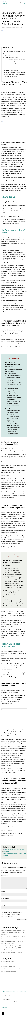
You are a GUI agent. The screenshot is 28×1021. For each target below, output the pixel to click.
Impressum (4, 1007)
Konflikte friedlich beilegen (8, 966)
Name (3, 891)
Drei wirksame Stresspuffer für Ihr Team (11, 952)
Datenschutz (5, 1009)
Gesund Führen (19, 27)
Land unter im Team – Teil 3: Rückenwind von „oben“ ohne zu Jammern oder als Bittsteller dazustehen (13, 932)
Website (3, 905)
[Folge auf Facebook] (3, 1013)
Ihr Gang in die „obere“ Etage (11, 57)
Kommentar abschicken (21, 919)
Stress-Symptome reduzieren (8, 971)
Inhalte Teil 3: (7, 55)
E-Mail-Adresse (5, 898)
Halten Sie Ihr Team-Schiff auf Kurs (12, 70)
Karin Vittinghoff (6, 27)
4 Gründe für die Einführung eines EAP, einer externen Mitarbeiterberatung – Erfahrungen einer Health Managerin (13, 948)
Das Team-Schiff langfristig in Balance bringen (15, 72)
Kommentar (5, 875)
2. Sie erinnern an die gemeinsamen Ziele (14, 63)
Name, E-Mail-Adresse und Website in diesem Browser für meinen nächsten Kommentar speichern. (12, 914)
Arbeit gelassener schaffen (8, 961)
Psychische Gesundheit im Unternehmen (11, 969)
